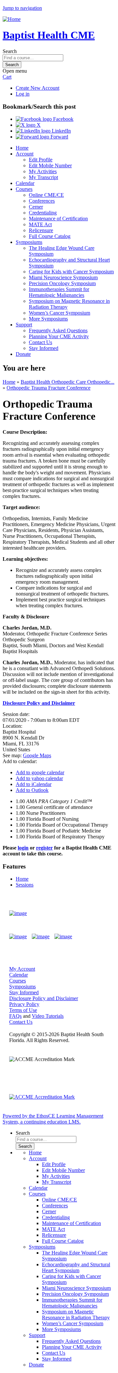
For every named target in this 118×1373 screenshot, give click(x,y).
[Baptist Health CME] (18, 913)
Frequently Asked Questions (58, 330)
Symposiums (29, 242)
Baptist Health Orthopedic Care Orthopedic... (67, 382)
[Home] (12, 19)
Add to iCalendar (33, 784)
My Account (22, 969)
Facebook (62, 119)
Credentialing (43, 212)
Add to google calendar (40, 772)
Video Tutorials (48, 1016)
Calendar (25, 183)
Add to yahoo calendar (39, 778)
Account (24, 153)
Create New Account (37, 88)
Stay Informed (43, 348)
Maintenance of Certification (58, 218)
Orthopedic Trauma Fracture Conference (48, 388)
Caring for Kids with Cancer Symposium (71, 271)
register (44, 848)
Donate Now (89, 913)
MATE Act (40, 224)
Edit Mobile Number (50, 165)
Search (10, 51)
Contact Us (40, 342)
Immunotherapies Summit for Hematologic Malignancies (59, 292)
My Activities (43, 171)
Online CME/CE (46, 195)
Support (24, 324)
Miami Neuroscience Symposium (63, 277)
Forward (58, 136)
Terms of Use (23, 1010)
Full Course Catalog (49, 236)
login (23, 848)
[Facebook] (18, 937)
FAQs (15, 1016)
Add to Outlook (32, 790)
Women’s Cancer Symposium (59, 313)
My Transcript (43, 177)
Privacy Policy (24, 1004)
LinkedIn (60, 131)
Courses (24, 189)
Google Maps (37, 755)
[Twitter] (40, 937)
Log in (23, 94)
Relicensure (41, 230)
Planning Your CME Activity (59, 336)
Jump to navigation (22, 8)
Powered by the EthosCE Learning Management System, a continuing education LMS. (53, 1119)
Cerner (36, 207)
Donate (23, 354)
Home (22, 148)
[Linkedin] (63, 937)
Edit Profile (40, 159)
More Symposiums (48, 318)
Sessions (24, 885)
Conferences (42, 201)
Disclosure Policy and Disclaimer (43, 998)
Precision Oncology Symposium (62, 283)
